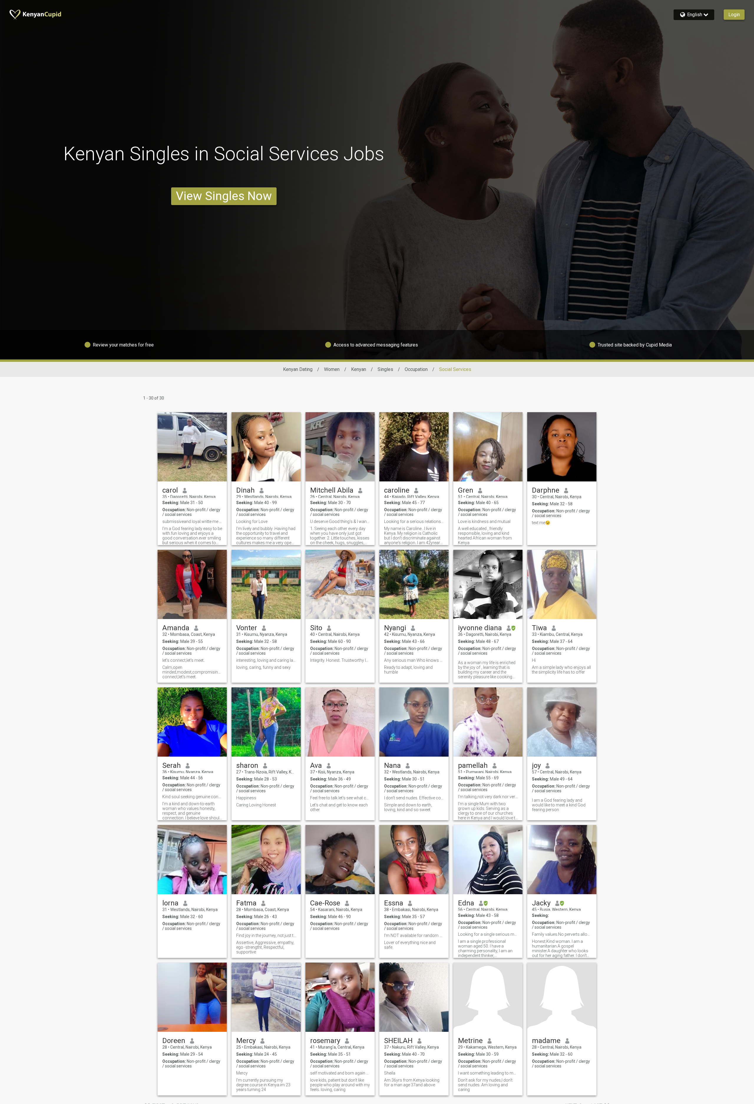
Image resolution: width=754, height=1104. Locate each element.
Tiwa (539, 628)
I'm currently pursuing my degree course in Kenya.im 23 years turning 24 (263, 1085)
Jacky (541, 903)
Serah (171, 765)
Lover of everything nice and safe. (410, 945)
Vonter (246, 628)
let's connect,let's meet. (183, 660)
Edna (466, 903)
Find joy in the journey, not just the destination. (266, 935)
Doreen (173, 1041)
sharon (247, 765)
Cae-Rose (325, 903)
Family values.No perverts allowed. (562, 934)
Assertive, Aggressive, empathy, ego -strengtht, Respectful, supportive (265, 947)
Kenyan (358, 369)
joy (536, 765)
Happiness (246, 798)
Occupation (416, 369)
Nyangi (395, 628)
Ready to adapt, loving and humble (408, 669)
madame (546, 1041)
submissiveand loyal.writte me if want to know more (192, 521)
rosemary (325, 1041)
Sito (316, 628)
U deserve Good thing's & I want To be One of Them (340, 521)
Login (734, 14)
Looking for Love (251, 521)
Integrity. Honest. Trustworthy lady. (340, 660)
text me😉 (541, 522)
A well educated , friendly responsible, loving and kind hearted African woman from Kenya (485, 535)
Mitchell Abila (331, 490)
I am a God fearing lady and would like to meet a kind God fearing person (559, 805)
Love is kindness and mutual (484, 521)
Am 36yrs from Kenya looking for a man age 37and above (411, 1082)
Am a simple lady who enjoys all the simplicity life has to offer (561, 669)
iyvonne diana (480, 628)
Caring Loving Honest (256, 805)
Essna (393, 903)
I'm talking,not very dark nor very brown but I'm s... (488, 796)
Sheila (389, 1073)
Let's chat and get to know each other (339, 807)
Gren (465, 490)
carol (170, 490)
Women (332, 369)
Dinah (245, 490)
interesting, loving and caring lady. (266, 660)
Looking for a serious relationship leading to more (414, 521)
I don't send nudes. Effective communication (414, 798)
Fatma (246, 903)
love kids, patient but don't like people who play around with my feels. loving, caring (340, 1085)
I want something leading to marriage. (488, 1073)
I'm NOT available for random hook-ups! (414, 935)
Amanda (175, 628)
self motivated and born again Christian (340, 1073)
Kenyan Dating (297, 369)
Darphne (545, 490)
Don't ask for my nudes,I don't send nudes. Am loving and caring (485, 1085)
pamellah (473, 765)
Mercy (246, 1041)
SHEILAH (398, 1041)
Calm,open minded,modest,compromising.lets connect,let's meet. (192, 672)
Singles (385, 369)
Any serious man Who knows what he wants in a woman (414, 660)
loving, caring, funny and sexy (263, 667)
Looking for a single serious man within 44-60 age (488, 934)
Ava (316, 765)
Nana (392, 765)
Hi (534, 660)
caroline (396, 490)
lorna (170, 903)
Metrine (470, 1041)
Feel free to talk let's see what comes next (340, 798)
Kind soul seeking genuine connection (192, 796)
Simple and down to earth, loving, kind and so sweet (408, 807)
